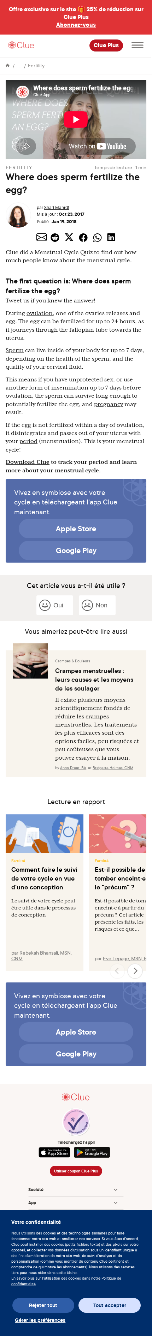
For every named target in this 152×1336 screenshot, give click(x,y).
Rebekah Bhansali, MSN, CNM (41, 955)
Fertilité (18, 861)
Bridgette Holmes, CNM (113, 767)
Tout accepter (109, 1305)
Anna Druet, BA (73, 767)
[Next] (135, 971)
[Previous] (117, 971)
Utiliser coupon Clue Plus (76, 1171)
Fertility (36, 65)
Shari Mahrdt (56, 207)
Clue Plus (106, 45)
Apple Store (76, 528)
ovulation (40, 313)
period (28, 441)
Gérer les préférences (40, 1320)
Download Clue (27, 462)
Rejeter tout (43, 1305)
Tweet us (17, 301)
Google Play (76, 550)
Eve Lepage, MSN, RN (127, 958)
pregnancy (108, 404)
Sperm (15, 350)
